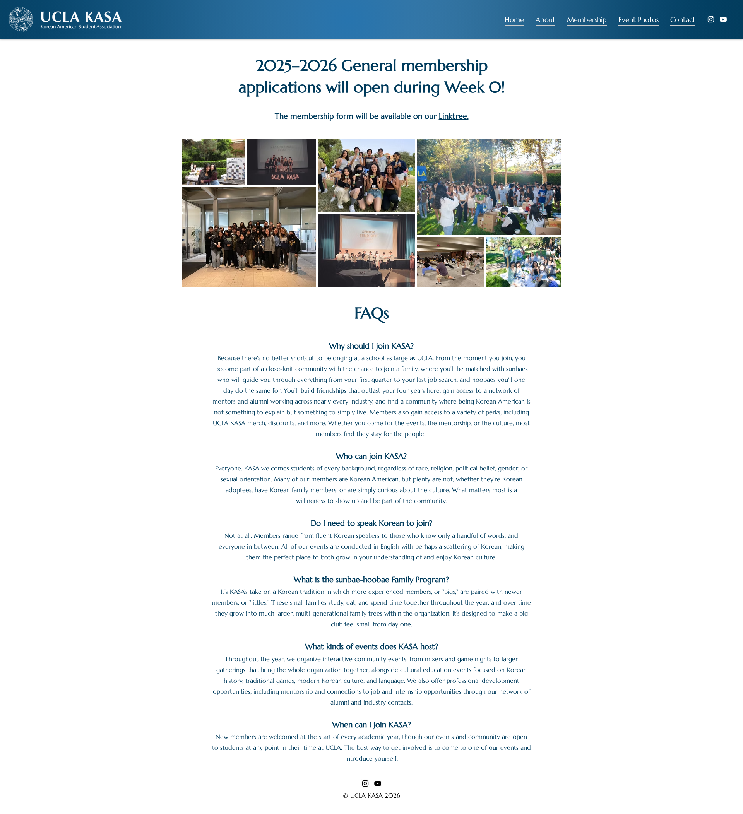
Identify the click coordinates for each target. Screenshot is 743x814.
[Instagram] (711, 19)
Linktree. (454, 116)
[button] (545, 20)
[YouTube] (723, 19)
